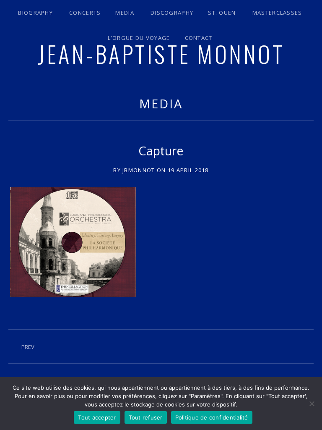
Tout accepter (97, 417)
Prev (27, 347)
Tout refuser (146, 417)
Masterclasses (277, 12)
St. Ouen (222, 12)
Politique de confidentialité (211, 417)
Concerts (85, 12)
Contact (199, 38)
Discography (172, 12)
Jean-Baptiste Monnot (161, 53)
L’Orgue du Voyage (139, 38)
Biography (35, 12)
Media (124, 12)
